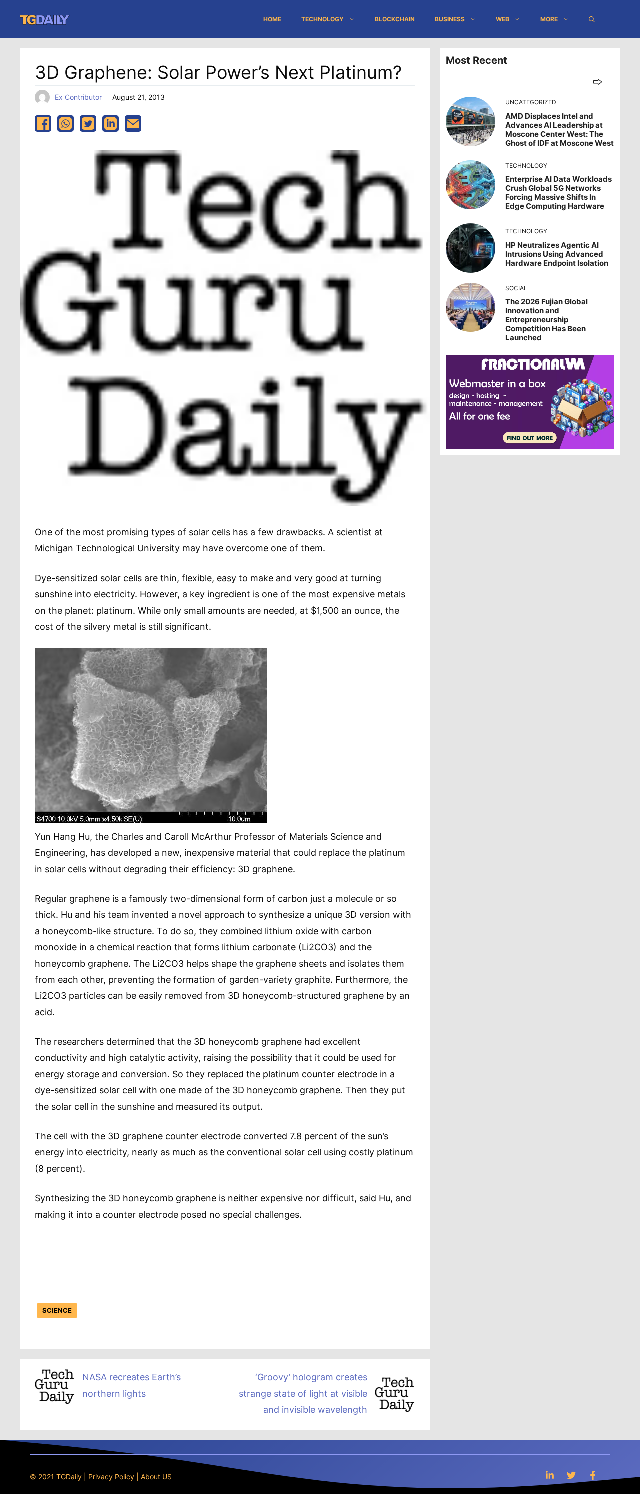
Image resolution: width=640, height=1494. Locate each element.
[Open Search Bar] (592, 19)
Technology (323, 19)
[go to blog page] (597, 81)
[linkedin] (110, 123)
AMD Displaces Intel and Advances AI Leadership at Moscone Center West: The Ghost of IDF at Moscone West (560, 129)
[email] (133, 123)
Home (273, 19)
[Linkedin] (550, 1475)
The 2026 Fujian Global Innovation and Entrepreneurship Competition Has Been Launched (547, 319)
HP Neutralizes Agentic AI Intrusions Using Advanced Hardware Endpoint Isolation (557, 254)
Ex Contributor (78, 97)
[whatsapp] (66, 123)
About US (156, 1476)
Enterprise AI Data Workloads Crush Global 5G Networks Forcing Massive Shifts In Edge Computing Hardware (559, 192)
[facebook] (43, 123)
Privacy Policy (111, 1476)
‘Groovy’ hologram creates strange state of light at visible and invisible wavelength (303, 1393)
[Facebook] (593, 1475)
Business (450, 19)
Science (57, 1310)
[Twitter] (571, 1475)
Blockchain (395, 19)
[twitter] (88, 123)
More (549, 19)
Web (503, 19)
